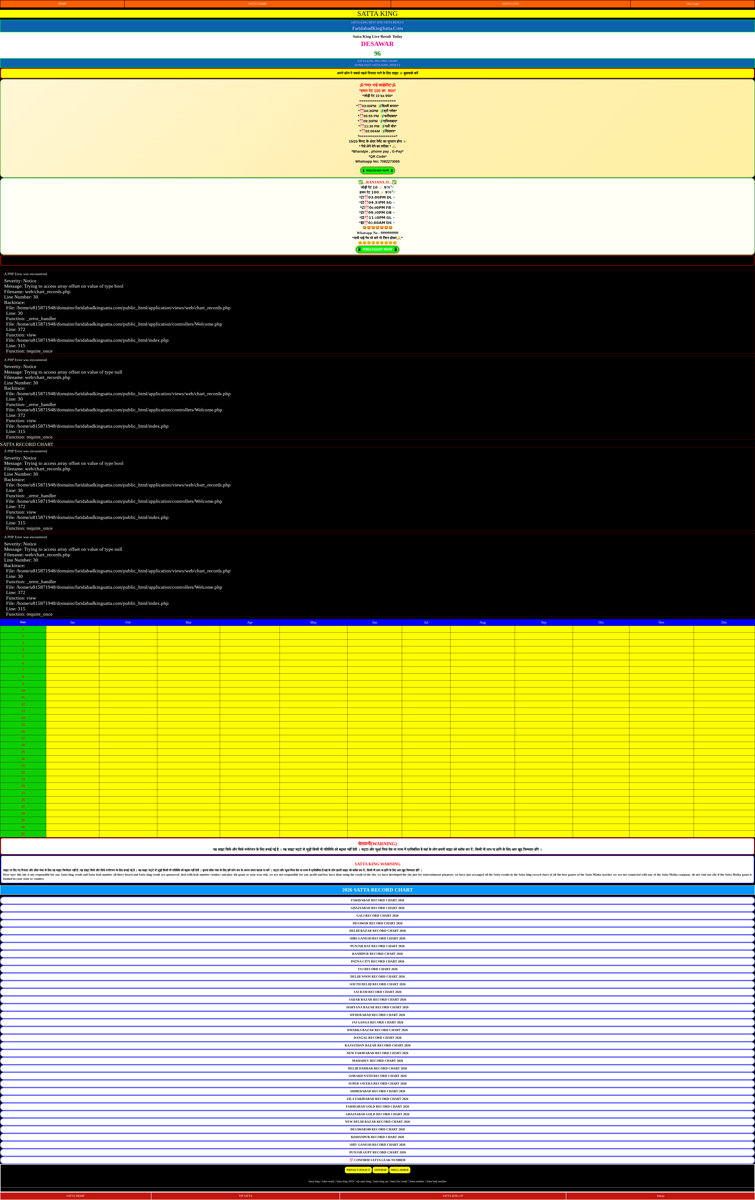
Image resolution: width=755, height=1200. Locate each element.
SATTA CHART (258, 3)
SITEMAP (380, 1170)
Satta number (417, 1181)
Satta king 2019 (345, 1181)
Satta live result (398, 1181)
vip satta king (363, 1181)
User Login (692, 3)
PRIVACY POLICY (358, 1170)
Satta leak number (436, 1181)
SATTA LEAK (510, 3)
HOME (62, 3)
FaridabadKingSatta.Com (377, 28)
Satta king (314, 1181)
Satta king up (381, 1181)
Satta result (328, 1181)
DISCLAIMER (400, 1170)
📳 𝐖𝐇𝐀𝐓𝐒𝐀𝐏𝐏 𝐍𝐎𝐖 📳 (377, 170)
